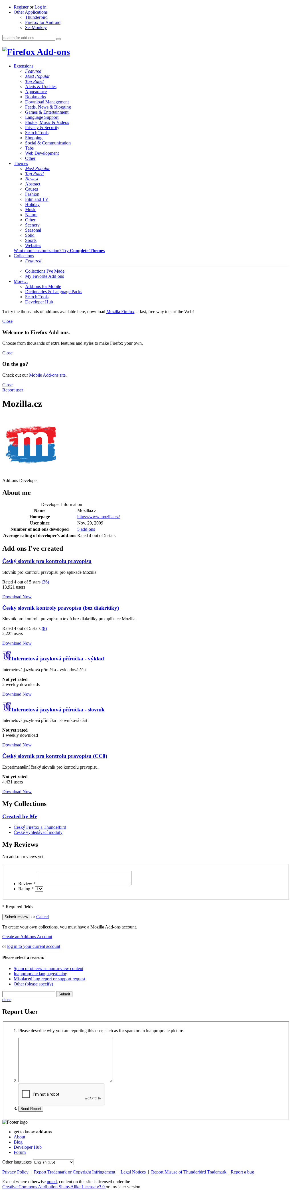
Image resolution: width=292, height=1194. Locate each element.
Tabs (29, 148)
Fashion (32, 194)
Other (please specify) (33, 983)
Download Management (47, 101)
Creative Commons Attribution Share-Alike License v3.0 (54, 1186)
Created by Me (19, 816)
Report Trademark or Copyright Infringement (75, 1171)
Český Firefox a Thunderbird (40, 827)
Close (7, 321)
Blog (18, 1142)
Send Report (31, 1109)
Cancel (42, 916)
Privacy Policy (16, 1171)
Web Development (42, 153)
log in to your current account (33, 946)
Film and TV (36, 199)
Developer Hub (39, 301)
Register (21, 7)
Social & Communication (48, 142)
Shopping (33, 137)
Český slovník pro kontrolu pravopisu (47, 561)
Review (27, 883)
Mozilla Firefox (120, 311)
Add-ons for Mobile (43, 286)
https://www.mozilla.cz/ (98, 516)
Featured (33, 71)
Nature (31, 214)
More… (21, 281)
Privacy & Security (42, 127)
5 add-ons (86, 529)
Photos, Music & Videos (47, 122)
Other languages (17, 1162)
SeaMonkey (36, 27)
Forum (20, 1152)
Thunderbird (36, 17)
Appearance (36, 91)
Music (30, 209)
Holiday (32, 204)
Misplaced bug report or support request (49, 978)
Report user (12, 389)
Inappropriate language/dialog (40, 973)
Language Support (41, 117)
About (19, 1136)
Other (30, 158)
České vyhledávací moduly (38, 832)
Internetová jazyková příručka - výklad (57, 659)
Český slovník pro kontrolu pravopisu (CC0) (54, 756)
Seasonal (33, 230)
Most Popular (37, 76)
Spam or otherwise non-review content (48, 968)
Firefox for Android (42, 22)
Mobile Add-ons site (47, 375)
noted (52, 1181)
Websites (33, 245)
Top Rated (34, 81)
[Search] (58, 39)
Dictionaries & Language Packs (53, 291)
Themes (21, 163)
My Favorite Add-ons (44, 276)
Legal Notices (134, 1171)
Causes (31, 189)
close (6, 999)
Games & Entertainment (46, 112)
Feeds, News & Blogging (48, 107)
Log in (40, 7)
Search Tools (36, 132)
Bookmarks (35, 96)
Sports (30, 240)
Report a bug (242, 1171)
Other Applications (31, 12)
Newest (31, 178)
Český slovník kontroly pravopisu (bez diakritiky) (60, 608)
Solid (30, 235)
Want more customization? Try (59, 250)
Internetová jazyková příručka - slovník (58, 710)
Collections (24, 255)
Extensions (23, 66)
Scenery (32, 225)
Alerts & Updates (40, 86)
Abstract (32, 183)
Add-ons (52, 52)
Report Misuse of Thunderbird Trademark (189, 1171)
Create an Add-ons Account (27, 936)
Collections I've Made (44, 271)
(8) (44, 628)
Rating (26, 888)
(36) (45, 581)
